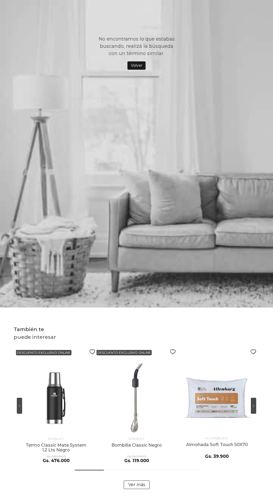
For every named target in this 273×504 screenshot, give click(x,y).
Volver (136, 65)
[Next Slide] (253, 406)
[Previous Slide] (19, 406)
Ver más (136, 484)
